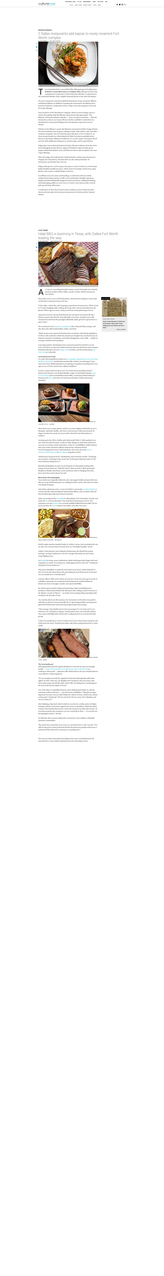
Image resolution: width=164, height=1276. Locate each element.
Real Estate (100, 1)
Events (95, 5)
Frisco (50, 378)
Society (71, 5)
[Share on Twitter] (37, 47)
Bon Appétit (63, 452)
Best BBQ (60, 498)
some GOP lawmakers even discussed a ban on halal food (66, 669)
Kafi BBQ (43, 560)
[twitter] (120, 5)
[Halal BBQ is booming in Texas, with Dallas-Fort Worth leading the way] (68, 264)
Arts (106, 1)
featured (56, 503)
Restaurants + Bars (70, 1)
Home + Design (78, 5)
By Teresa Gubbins (42, 41)
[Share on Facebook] (37, 44)
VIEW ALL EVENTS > (121, 329)
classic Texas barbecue (63, 326)
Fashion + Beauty (87, 5)
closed (54, 506)
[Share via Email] (37, 50)
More (99, 5)
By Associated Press (43, 241)
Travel (94, 1)
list (47, 501)
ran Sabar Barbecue (90, 489)
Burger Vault (64, 350)
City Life (79, 1)
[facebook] (117, 5)
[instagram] (122, 5)
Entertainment (87, 1)
